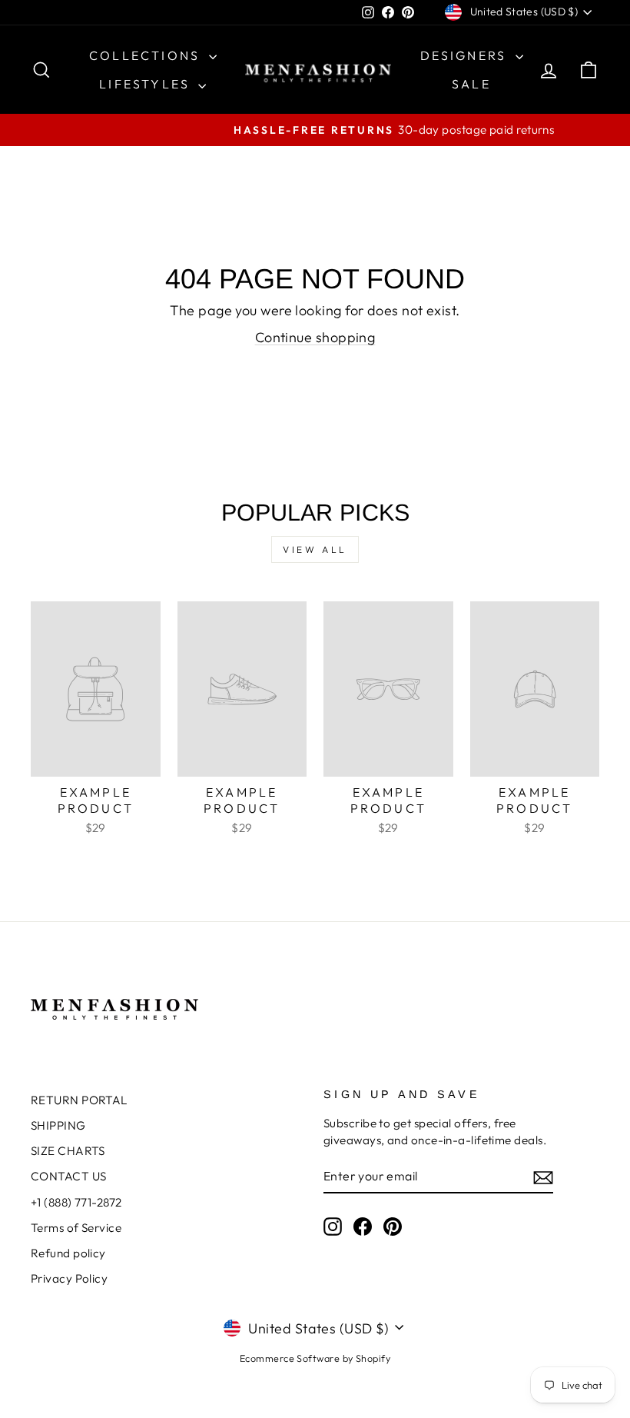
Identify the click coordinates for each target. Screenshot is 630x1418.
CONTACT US (69, 1176)
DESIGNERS (466, 55)
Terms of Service (76, 1227)
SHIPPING (58, 1125)
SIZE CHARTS (68, 1150)
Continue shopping (315, 337)
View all (315, 549)
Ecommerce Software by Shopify (315, 1358)
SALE (471, 84)
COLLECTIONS (146, 55)
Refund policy (68, 1253)
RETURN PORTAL (79, 1100)
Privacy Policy (69, 1278)
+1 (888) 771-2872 (76, 1202)
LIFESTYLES (146, 84)
